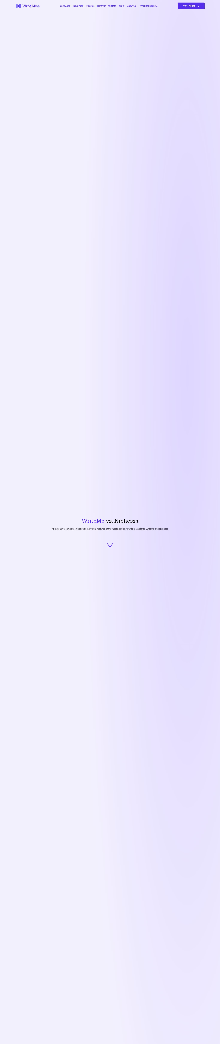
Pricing (90, 6)
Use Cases (65, 6)
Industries (78, 6)
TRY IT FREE (189, 6)
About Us (131, 6)
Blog (121, 6)
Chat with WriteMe (106, 6)
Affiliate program (148, 6)
